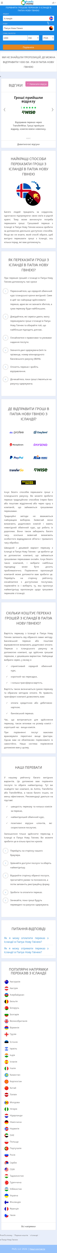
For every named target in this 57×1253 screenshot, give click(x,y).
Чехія (12, 1215)
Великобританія (18, 1020)
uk (53, 2)
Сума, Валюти (9, 33)
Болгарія (14, 1014)
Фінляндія (15, 1202)
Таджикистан (17, 1175)
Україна (14, 1195)
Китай (13, 1087)
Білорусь (14, 1007)
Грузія (13, 1034)
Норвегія (14, 1128)
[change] (48, 23)
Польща (14, 1141)
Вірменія (14, 1027)
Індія (12, 1055)
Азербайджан (17, 994)
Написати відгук (38, 84)
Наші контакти (37, 1248)
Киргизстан (16, 1081)
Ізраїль (13, 1048)
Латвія (13, 1094)
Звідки (6, 14)
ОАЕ (12, 1135)
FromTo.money (6, 1235)
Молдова (15, 1102)
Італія (13, 1068)
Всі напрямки (28, 1226)
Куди (5, 23)
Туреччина (15, 1182)
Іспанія (13, 1061)
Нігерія (13, 1108)
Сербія (13, 1162)
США (12, 1169)
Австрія (14, 988)
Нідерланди (16, 1115)
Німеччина (15, 1121)
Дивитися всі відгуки (28, 144)
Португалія (15, 1148)
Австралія (15, 981)
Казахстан (15, 1074)
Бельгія (14, 1001)
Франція (14, 1208)
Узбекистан (16, 1188)
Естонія (14, 1041)
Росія (12, 1154)
